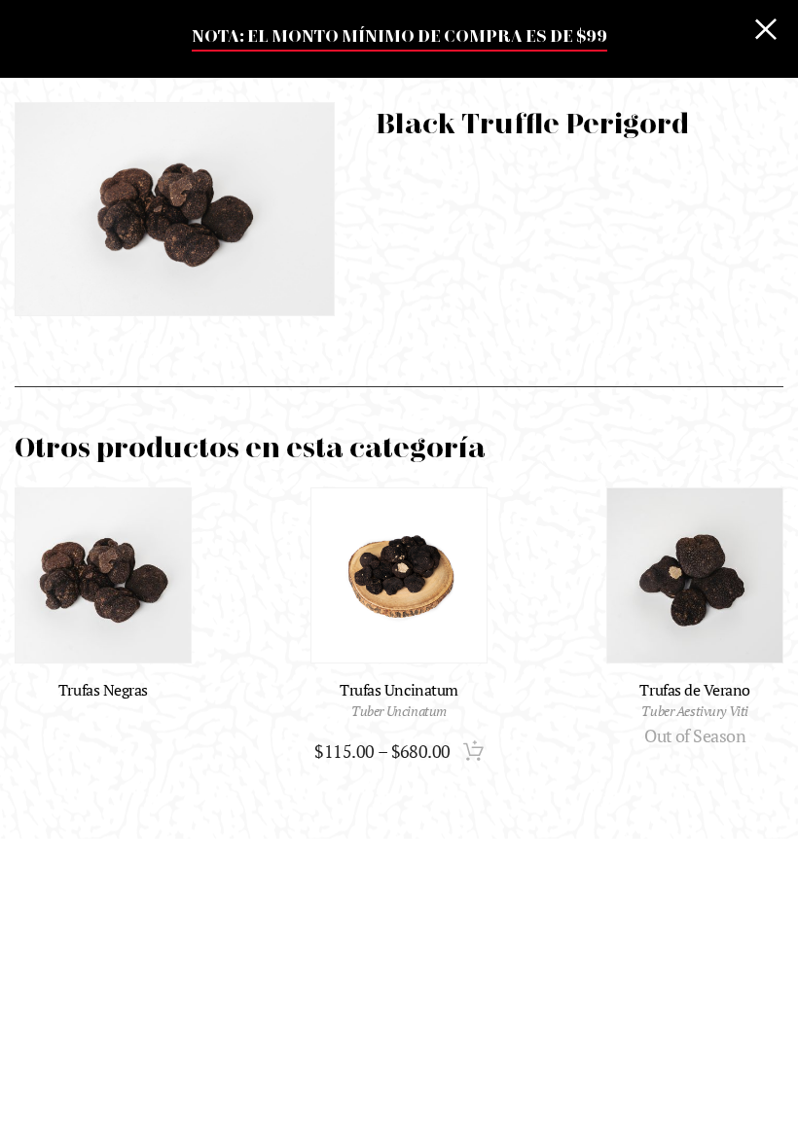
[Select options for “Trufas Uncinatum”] (473, 750)
